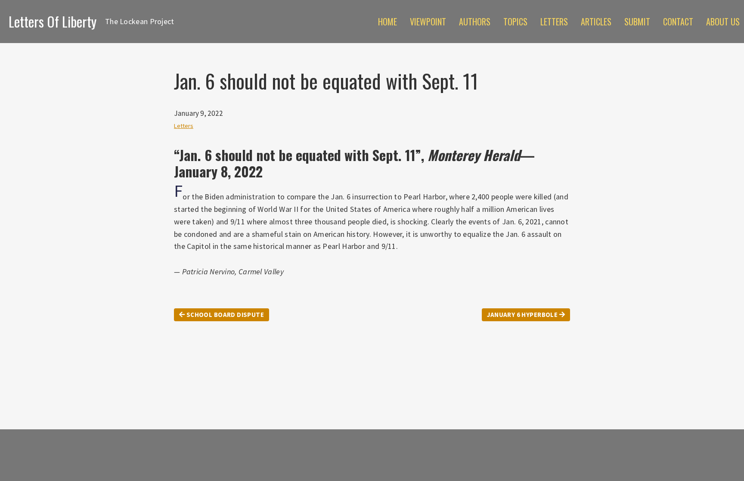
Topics (515, 21)
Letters (554, 21)
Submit (637, 21)
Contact (678, 21)
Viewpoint (428, 21)
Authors (474, 21)
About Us (723, 21)
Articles (596, 21)
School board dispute (224, 314)
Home (387, 21)
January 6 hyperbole (523, 314)
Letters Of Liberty (52, 21)
